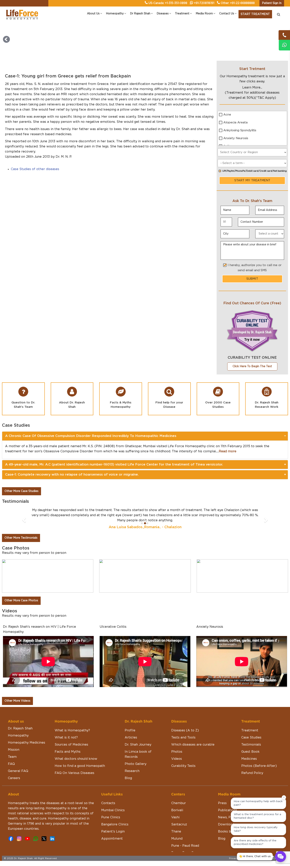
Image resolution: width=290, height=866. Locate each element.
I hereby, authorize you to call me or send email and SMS (255, 268)
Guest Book (250, 751)
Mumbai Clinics (113, 810)
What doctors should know (76, 758)
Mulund (176, 838)
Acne (227, 114)
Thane (176, 831)
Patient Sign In (272, 3)
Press (222, 803)
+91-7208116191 (204, 3)
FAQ (11, 763)
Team (12, 756)
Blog (128, 778)
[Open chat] (280, 856)
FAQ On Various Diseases (74, 773)
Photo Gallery (135, 763)
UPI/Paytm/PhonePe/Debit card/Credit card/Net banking (254, 171)
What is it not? (66, 737)
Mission (13, 749)
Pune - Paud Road (185, 845)
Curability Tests (183, 765)
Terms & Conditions (274, 858)
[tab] (145, 436)
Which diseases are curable (192, 744)
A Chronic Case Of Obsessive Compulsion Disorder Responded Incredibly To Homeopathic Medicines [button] (90, 436)
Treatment (249, 730)
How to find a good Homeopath (80, 765)
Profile (130, 730)
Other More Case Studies (21, 491)
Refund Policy (252, 773)
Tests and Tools (183, 737)
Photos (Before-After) (259, 765)
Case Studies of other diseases (35, 169)
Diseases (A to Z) (185, 730)
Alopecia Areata (235, 122)
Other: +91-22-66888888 (238, 3)
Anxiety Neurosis (235, 138)
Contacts (108, 803)
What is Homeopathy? (72, 730)
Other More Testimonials (21, 537)
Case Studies (251, 737)
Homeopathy (18, 735)
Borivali (177, 810)
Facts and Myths (67, 751)
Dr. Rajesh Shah (20, 728)
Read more (227, 451)
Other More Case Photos (21, 600)
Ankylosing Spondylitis (239, 130)
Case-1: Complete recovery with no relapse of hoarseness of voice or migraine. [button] (72, 474)
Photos (176, 751)
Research (132, 771)
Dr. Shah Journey (138, 744)
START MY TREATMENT (252, 180)
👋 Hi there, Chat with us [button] (255, 856)
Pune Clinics (110, 817)
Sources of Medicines (71, 744)
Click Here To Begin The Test (252, 366)
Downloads (227, 824)
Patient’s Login (113, 831)
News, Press (227, 817)
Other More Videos (17, 700)
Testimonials (251, 744)
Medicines (249, 758)
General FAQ (18, 771)
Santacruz (179, 824)
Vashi (175, 817)
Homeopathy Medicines (26, 742)
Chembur (178, 803)
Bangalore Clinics (114, 824)
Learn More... (252, 87)
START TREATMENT (255, 14)
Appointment (112, 838)
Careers (14, 778)
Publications (227, 810)
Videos (176, 758)
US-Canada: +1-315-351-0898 (168, 3)
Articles (131, 737)
